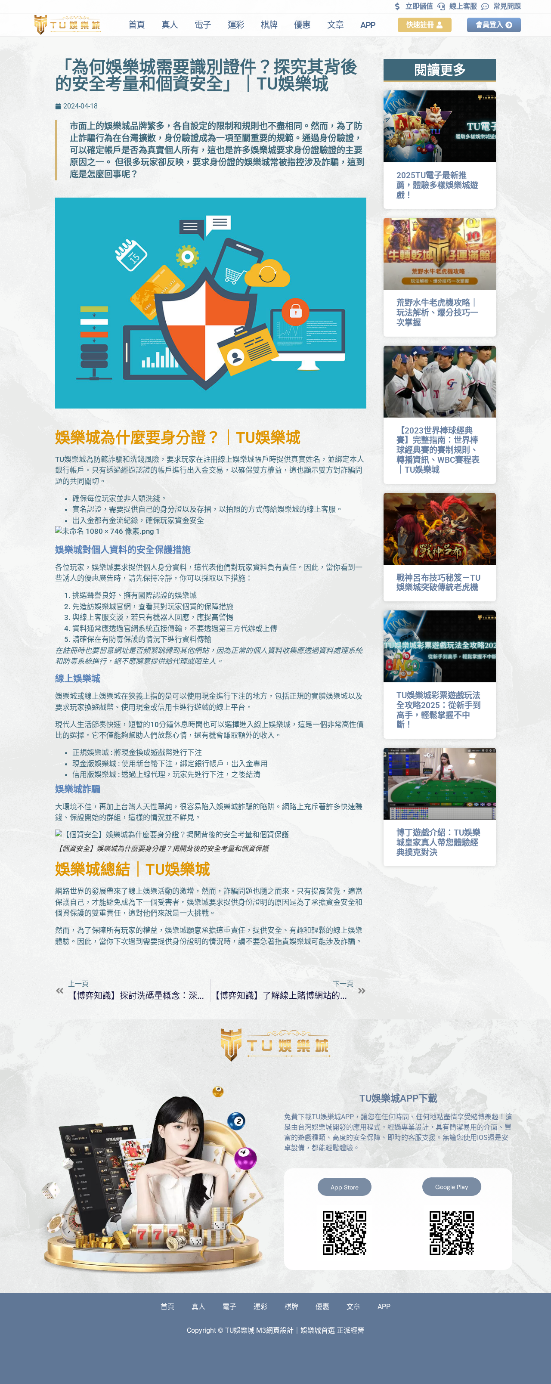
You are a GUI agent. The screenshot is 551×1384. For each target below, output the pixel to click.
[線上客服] (441, 6)
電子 (202, 25)
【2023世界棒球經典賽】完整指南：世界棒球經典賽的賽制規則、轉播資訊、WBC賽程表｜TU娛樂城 (438, 450)
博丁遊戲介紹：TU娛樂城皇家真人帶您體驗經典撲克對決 (438, 843)
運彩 (236, 25)
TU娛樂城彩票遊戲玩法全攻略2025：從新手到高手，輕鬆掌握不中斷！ (438, 710)
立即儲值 (419, 6)
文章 (335, 25)
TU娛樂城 (268, 438)
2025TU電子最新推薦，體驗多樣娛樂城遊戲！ (437, 185)
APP (367, 25)
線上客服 (463, 6)
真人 (169, 25)
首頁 (136, 25)
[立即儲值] (397, 6)
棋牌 (269, 25)
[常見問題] (485, 6)
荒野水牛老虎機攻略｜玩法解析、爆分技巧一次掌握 (437, 313)
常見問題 (507, 6)
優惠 (302, 25)
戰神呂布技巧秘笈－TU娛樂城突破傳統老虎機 (438, 583)
